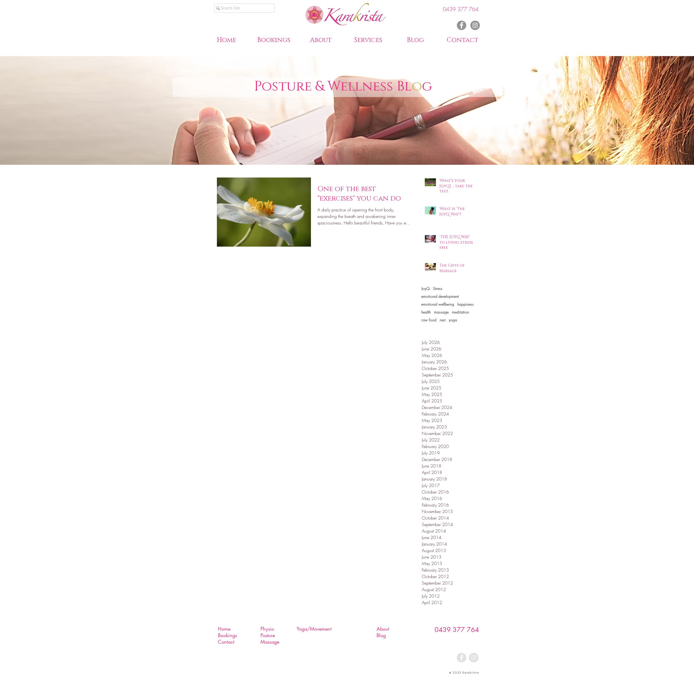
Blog (381, 635)
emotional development (440, 296)
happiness (465, 304)
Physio (267, 628)
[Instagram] (475, 25)
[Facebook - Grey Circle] (461, 657)
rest (442, 320)
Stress (437, 288)
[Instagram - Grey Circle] (473, 657)
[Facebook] (461, 25)
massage (441, 312)
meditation (460, 312)
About (383, 628)
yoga (453, 320)
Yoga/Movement (314, 628)
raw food (428, 320)
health (426, 312)
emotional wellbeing (437, 304)
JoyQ (425, 288)
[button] (321, 39)
